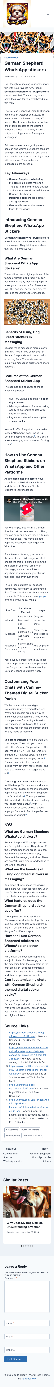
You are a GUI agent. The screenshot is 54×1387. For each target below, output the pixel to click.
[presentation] (27, 1201)
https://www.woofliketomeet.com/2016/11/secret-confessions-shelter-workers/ (28, 1070)
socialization (11, 58)
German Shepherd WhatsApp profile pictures (40, 1155)
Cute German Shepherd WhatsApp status (12, 1155)
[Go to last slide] (8, 1215)
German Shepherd (30, 1130)
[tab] (21, 1246)
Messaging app (13, 1135)
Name (10, 1323)
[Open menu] (48, 14)
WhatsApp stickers (33, 1135)
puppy (42, 596)
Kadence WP (29, 1378)
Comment (10, 1278)
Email (10, 1336)
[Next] (46, 1215)
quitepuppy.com (14, 76)
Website (10, 1350)
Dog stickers (12, 1130)
